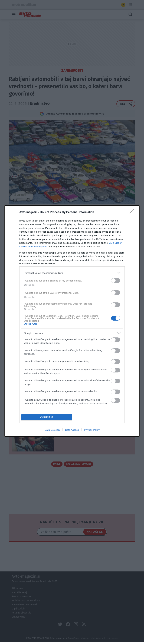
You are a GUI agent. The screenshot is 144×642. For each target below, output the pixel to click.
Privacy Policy (92, 429)
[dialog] (72, 321)
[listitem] (72, 273)
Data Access (72, 429)
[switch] (115, 280)
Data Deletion (52, 429)
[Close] (132, 212)
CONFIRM (46, 417)
